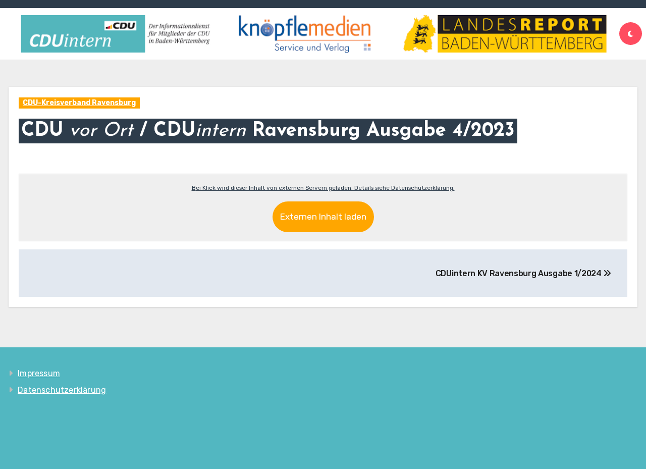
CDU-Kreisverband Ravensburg (79, 102)
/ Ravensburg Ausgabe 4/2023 (268, 131)
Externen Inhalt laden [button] (323, 217)
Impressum (39, 373)
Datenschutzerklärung (62, 390)
